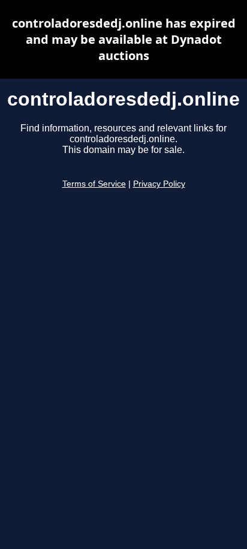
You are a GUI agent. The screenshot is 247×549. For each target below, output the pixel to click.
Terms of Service (94, 183)
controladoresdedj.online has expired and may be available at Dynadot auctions (124, 39)
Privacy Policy (159, 183)
